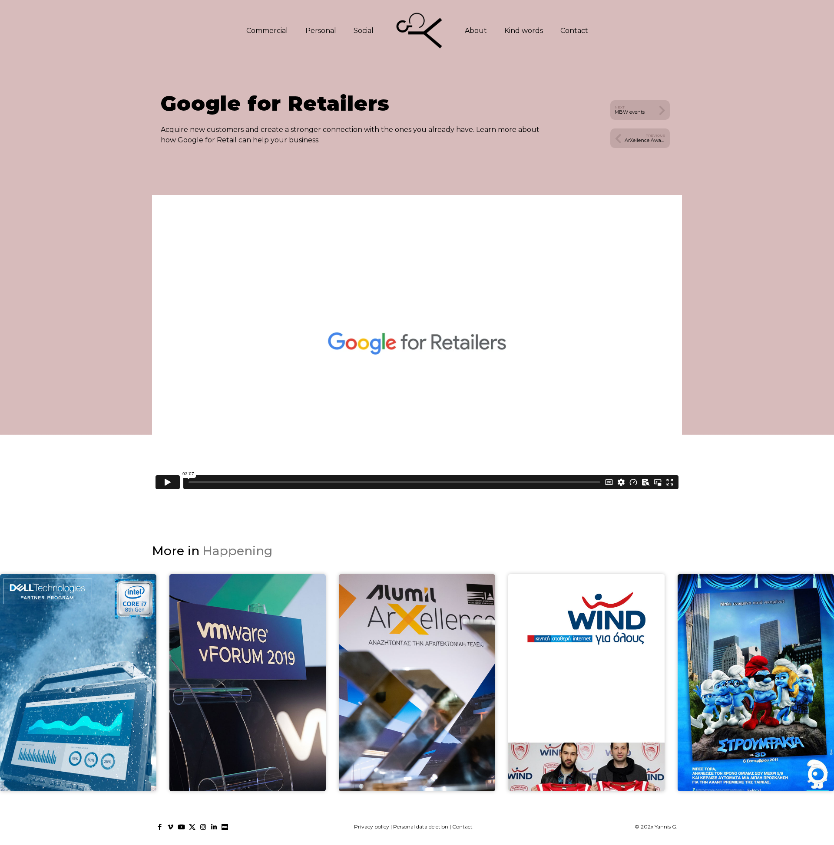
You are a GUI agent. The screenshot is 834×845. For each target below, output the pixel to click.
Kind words (523, 30)
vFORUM (247, 702)
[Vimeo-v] (170, 827)
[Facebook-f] (159, 827)
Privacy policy (371, 826)
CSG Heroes (78, 702)
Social (364, 30)
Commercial (267, 30)
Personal (320, 30)
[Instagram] (203, 827)
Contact (574, 30)
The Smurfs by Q (756, 702)
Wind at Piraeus (586, 702)
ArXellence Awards (417, 702)
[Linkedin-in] (214, 827)
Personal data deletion (420, 826)
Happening (237, 550)
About (476, 30)
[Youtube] (181, 827)
